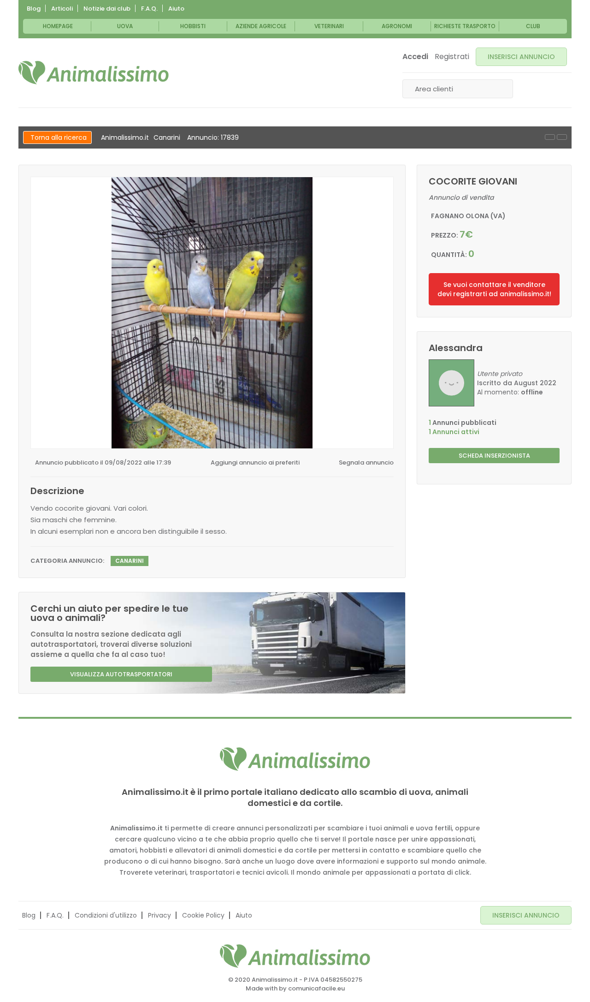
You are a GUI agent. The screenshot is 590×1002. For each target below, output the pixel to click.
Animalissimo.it (125, 137)
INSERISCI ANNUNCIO (521, 56)
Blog (34, 8)
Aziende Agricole (261, 26)
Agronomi (397, 26)
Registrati (452, 56)
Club (533, 26)
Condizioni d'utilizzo (106, 915)
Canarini (166, 137)
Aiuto (176, 8)
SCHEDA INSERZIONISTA (494, 455)
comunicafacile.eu (316, 988)
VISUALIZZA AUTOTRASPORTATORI (121, 674)
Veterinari (329, 26)
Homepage (58, 26)
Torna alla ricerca (58, 137)
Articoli (62, 8)
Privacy (159, 915)
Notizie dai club (106, 8)
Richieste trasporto (465, 26)
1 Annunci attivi (454, 431)
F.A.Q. (149, 8)
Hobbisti (193, 26)
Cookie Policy (203, 915)
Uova (125, 26)
